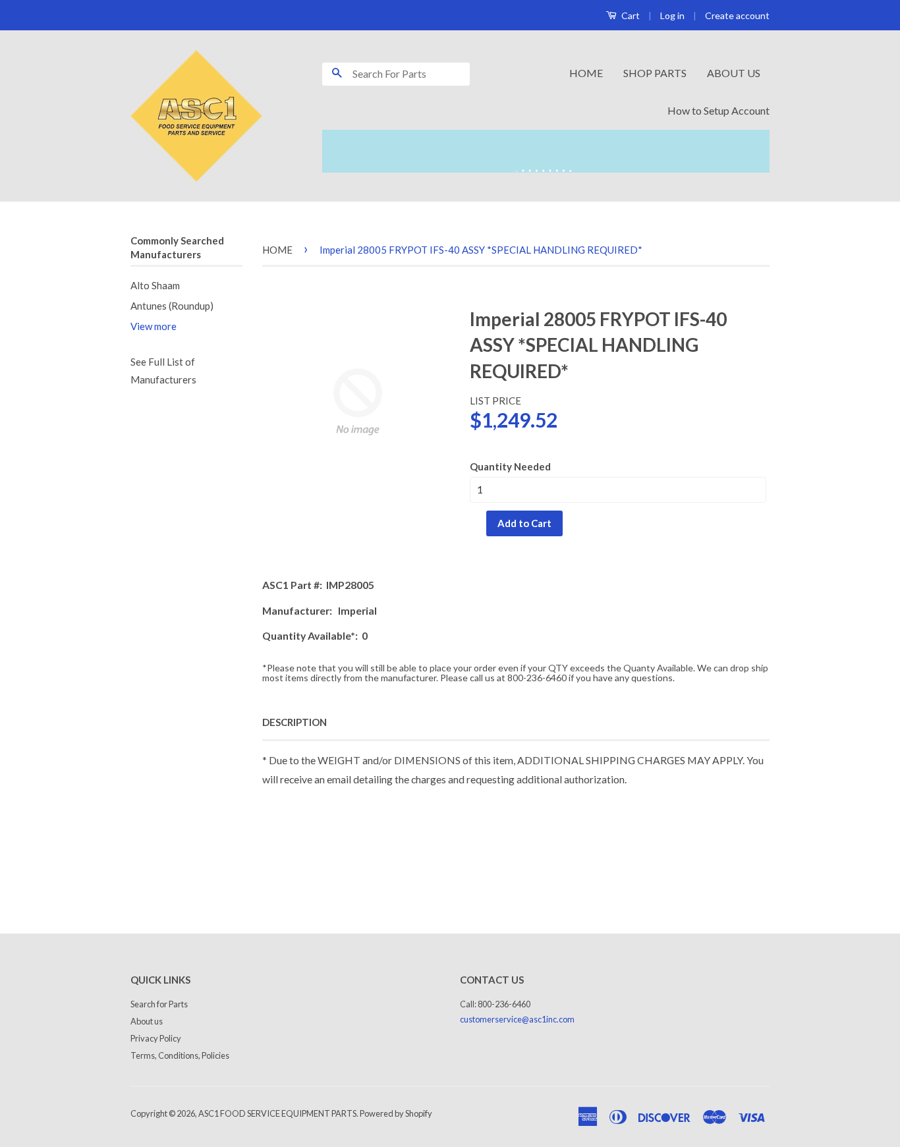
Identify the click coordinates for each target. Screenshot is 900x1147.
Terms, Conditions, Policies (179, 1055)
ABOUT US (733, 73)
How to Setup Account (718, 110)
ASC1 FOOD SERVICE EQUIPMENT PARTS (277, 1113)
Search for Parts (159, 1004)
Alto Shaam (155, 285)
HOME (586, 73)
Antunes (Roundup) (171, 306)
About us (146, 1021)
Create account (737, 15)
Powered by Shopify (396, 1113)
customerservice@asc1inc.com (517, 1019)
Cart (629, 15)
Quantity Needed (510, 466)
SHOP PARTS (655, 73)
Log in (672, 15)
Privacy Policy (155, 1038)
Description (294, 722)
